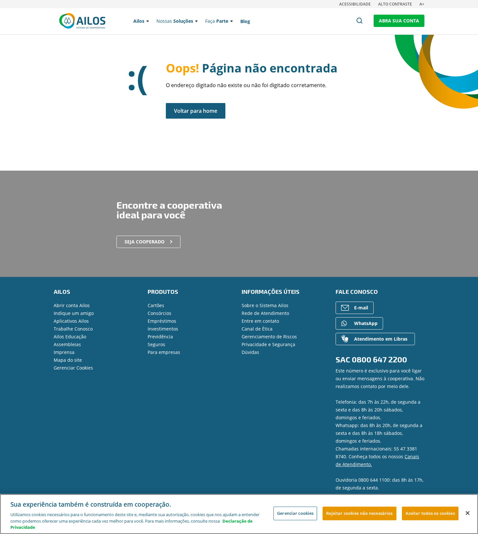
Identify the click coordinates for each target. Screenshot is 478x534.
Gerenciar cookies (295, 513)
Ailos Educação (70, 336)
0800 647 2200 (379, 359)
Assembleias (67, 344)
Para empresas (164, 352)
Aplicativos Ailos (71, 321)
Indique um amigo (74, 313)
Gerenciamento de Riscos (269, 336)
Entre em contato (260, 321)
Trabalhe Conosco (73, 329)
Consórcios (159, 313)
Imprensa (64, 352)
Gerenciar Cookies (73, 368)
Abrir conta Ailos (72, 305)
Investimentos (163, 329)
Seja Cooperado (145, 242)
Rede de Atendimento (265, 313)
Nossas (174, 21)
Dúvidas (250, 352)
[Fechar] (467, 513)
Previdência (160, 336)
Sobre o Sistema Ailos (265, 305)
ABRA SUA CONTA (399, 21)
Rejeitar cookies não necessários (359, 513)
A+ (421, 4)
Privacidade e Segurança (268, 344)
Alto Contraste (395, 4)
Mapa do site (68, 360)
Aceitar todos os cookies (430, 513)
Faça (216, 21)
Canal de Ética (257, 329)
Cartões (156, 305)
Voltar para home (195, 110)
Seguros (156, 344)
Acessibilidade (355, 4)
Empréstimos (162, 321)
